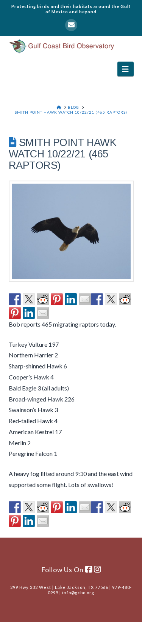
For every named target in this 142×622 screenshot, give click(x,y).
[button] (125, 69)
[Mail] (71, 25)
